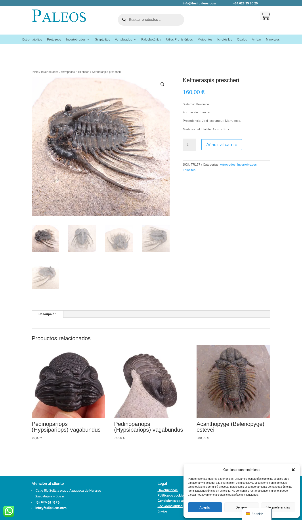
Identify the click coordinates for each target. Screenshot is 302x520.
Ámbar (256, 39)
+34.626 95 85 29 (47, 502)
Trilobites (83, 71)
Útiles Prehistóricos (179, 39)
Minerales (273, 39)
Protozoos (54, 39)
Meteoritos (205, 39)
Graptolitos (102, 39)
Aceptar (205, 507)
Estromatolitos (32, 39)
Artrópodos (68, 71)
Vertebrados (123, 39)
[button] (293, 470)
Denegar (241, 507)
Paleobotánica (151, 39)
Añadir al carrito (221, 144)
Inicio (35, 71)
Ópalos (242, 39)
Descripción (47, 314)
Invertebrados (76, 39)
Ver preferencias (278, 507)
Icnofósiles (224, 39)
